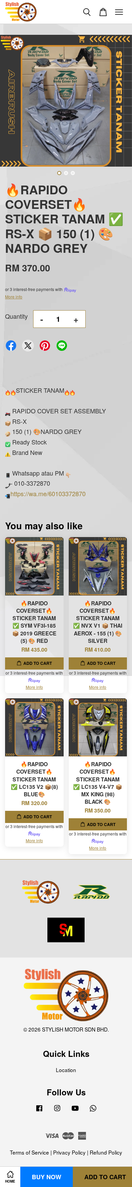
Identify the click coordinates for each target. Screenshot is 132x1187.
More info (13, 296)
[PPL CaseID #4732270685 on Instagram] (57, 1110)
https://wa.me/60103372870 (48, 493)
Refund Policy (106, 1152)
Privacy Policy (69, 1152)
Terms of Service (29, 1152)
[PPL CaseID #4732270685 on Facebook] (39, 1110)
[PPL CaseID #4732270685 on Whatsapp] (93, 1110)
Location (66, 1069)
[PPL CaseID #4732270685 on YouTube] (75, 1110)
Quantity (16, 316)
